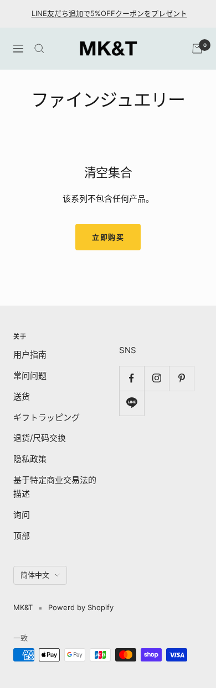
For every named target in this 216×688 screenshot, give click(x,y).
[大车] (197, 49)
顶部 (21, 536)
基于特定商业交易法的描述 (54, 487)
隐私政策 (30, 459)
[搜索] (39, 49)
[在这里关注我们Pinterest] (181, 378)
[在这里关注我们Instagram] (156, 378)
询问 (21, 515)
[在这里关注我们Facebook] (131, 378)
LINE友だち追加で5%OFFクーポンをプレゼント (109, 13)
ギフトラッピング (46, 417)
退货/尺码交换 (39, 438)
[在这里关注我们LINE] (131, 403)
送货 (21, 396)
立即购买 (108, 237)
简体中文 (34, 574)
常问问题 (30, 375)
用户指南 (30, 354)
